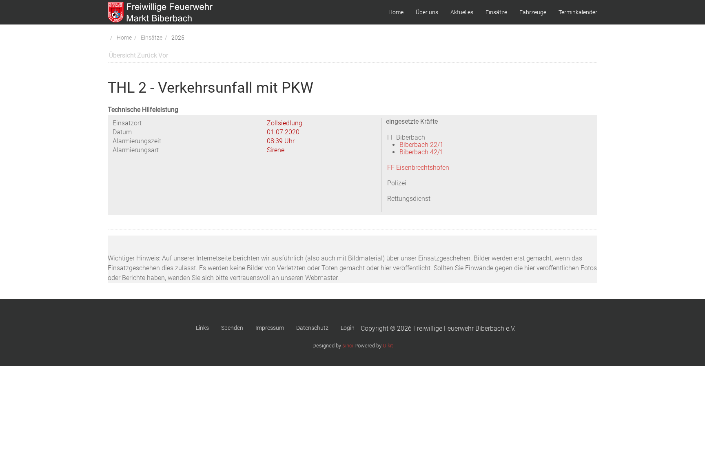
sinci (347, 346)
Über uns (427, 12)
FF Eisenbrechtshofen (418, 167)
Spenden (232, 328)
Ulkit (388, 346)
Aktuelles (461, 12)
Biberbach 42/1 (421, 152)
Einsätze (496, 12)
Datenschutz (312, 328)
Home (395, 12)
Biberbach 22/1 (421, 145)
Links (202, 328)
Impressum (269, 328)
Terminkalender (578, 12)
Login (348, 328)
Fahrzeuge (532, 12)
